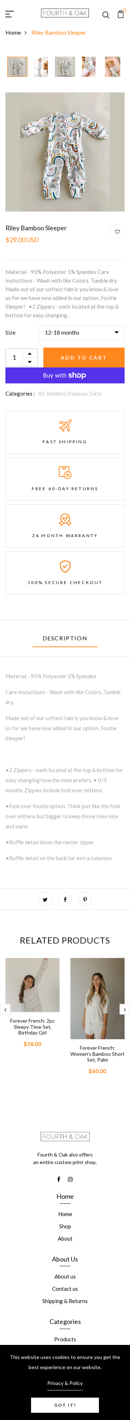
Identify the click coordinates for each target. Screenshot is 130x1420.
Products (65, 1339)
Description (65, 638)
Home (13, 32)
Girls (95, 393)
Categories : (20, 393)
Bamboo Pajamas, (68, 393)
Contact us (65, 1288)
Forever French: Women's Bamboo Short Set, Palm (97, 1054)
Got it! (65, 1405)
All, (42, 393)
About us (65, 1276)
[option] (17, 67)
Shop (65, 1226)
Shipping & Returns (65, 1301)
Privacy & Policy (65, 1383)
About (65, 1238)
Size (10, 332)
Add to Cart (84, 357)
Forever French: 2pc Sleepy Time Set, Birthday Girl (32, 1027)
